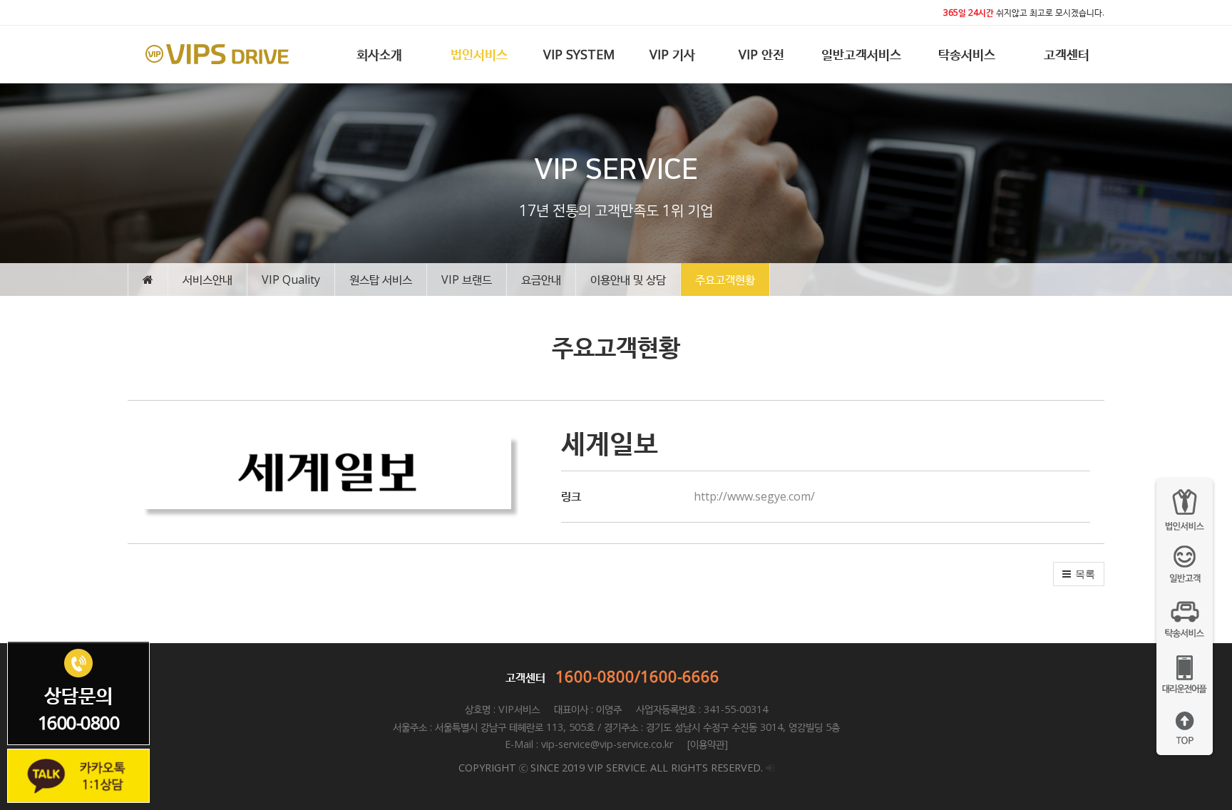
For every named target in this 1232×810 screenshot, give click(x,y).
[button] (1078, 574)
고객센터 (1066, 54)
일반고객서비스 (861, 54)
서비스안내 (207, 279)
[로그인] (770, 767)
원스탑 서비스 (380, 279)
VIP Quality (291, 279)
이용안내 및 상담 (628, 279)
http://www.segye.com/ (754, 496)
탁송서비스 (966, 54)
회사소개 (379, 54)
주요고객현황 (725, 279)
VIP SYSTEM (579, 54)
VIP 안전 (761, 54)
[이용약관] (706, 744)
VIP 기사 (672, 54)
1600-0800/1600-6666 (637, 676)
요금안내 (541, 279)
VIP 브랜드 (466, 279)
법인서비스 (479, 54)
